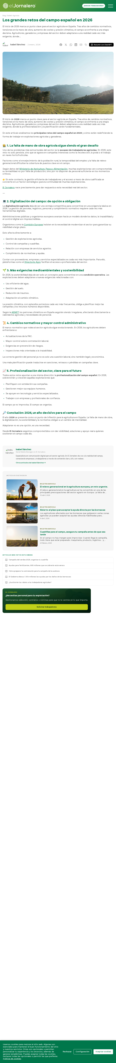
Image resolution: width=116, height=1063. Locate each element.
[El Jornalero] (19, 5)
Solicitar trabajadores (47, 607)
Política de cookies (12, 1059)
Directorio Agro (32, 262)
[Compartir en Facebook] (61, 44)
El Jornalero (9, 188)
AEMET (15, 312)
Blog (4, 15)
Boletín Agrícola (13, 15)
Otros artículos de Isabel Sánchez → (31, 463)
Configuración (82, 1052)
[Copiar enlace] (86, 44)
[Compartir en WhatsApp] (71, 44)
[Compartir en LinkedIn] (76, 44)
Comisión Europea (33, 225)
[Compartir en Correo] (81, 44)
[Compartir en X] (66, 44)
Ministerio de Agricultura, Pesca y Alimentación (43, 169)
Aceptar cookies (103, 1052)
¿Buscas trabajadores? (94, 6)
